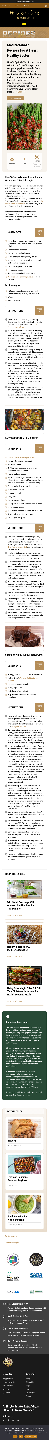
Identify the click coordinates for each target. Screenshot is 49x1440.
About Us (30, 1382)
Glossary (6, 1393)
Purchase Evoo (15, 98)
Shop (28, 1378)
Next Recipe (11, 1242)
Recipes (6, 1389)
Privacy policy (31, 1436)
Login (17, 6)
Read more (20, 91)
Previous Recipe (14, 1236)
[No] (46, 1432)
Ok (15, 1436)
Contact (26, 6)
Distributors (30, 1393)
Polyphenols (8, 1378)
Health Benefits (9, 1382)
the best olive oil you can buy (24, 202)
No (21, 1436)
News (28, 1389)
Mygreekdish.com (19, 726)
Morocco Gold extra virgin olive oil (21, 277)
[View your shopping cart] (46, 5)
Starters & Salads (14, 915)
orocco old (24, 13)
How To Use (8, 1385)
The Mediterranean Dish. (22, 325)
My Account (6, 6)
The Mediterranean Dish (17, 547)
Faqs (28, 1385)
